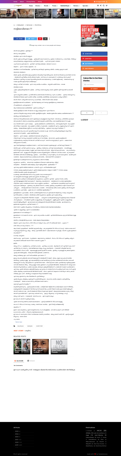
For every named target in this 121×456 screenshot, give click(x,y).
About (22, 1)
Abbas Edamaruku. (90, 441)
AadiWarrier (102, 433)
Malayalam (20, 25)
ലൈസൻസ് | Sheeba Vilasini (77, 16)
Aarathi (98, 437)
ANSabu (88, 433)
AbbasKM (101, 441)
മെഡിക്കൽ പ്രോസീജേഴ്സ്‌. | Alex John (95, 16)
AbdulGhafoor (89, 446)
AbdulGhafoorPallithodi (101, 446)
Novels (46, 6)
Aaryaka (104, 437)
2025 (17, 431)
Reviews (76, 6)
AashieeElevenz (92, 439)
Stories (37, 6)
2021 (17, 440)
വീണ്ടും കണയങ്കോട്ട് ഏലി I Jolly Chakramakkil (43, 16)
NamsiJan (29, 25)
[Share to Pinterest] (40, 38)
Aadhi (95, 433)
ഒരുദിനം (28, 331)
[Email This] (45, 38)
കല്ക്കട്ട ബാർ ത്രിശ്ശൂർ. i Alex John (59, 16)
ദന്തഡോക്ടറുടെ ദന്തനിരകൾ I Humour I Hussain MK (25, 16)
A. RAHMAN (89, 430)
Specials (85, 6)
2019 (17, 445)
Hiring (40, 1)
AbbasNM (88, 444)
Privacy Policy (31, 1)
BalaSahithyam (65, 6)
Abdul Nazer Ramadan (99, 443)
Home (15, 1)
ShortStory (38, 25)
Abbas (102, 439)
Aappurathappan (90, 437)
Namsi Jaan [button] (19, 322)
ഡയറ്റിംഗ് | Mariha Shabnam (111, 16)
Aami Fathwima (99, 435)
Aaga (87, 435)
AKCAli (99, 431)
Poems (54, 6)
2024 (17, 434)
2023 (17, 437)
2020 (17, 442)
